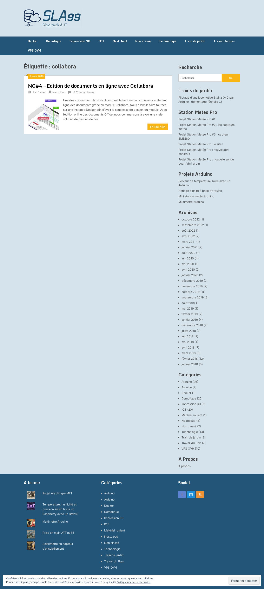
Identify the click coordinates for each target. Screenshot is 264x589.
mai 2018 (188, 342)
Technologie (167, 41)
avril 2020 (188, 269)
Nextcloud (120, 41)
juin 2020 (188, 258)
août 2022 (188, 230)
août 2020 (188, 252)
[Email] (191, 494)
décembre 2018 (192, 325)
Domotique (53, 41)
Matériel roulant (192, 415)
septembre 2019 (193, 297)
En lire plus (157, 127)
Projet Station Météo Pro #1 (196, 119)
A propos (184, 466)
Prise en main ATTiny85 (58, 532)
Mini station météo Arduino (196, 196)
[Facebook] (182, 494)
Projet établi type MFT (57, 493)
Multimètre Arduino (191, 202)
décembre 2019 (192, 280)
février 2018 (190, 358)
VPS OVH (34, 50)
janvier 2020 (190, 275)
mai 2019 (188, 308)
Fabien (42, 92)
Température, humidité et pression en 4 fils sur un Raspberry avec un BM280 (60, 509)
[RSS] (200, 494)
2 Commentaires (83, 92)
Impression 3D (79, 41)
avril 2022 (188, 236)
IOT (101, 41)
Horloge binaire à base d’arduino (200, 190)
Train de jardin (195, 41)
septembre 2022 (193, 225)
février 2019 (190, 314)
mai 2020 (188, 264)
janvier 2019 (190, 319)
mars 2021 (189, 241)
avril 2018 (188, 347)
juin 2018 (188, 336)
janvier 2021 (190, 247)
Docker (33, 41)
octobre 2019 (191, 291)
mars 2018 (189, 353)
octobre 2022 (191, 219)
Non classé (143, 41)
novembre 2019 (192, 286)
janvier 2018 (190, 364)
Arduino (187, 381)
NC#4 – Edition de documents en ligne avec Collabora (90, 86)
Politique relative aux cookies (133, 582)
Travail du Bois (224, 41)
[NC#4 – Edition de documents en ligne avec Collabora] (43, 114)
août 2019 (188, 303)
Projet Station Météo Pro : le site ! (200, 144)
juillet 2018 (189, 330)
